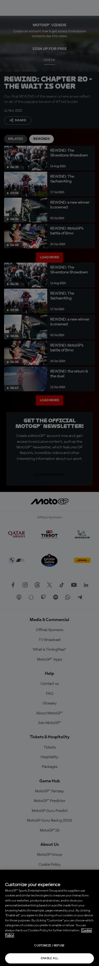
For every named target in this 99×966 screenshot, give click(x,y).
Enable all (49, 958)
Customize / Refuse (49, 945)
